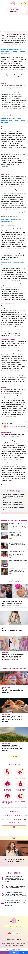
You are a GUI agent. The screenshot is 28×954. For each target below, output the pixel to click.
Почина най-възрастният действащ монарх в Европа (17, 543)
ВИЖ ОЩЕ (14, 756)
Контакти (8, 943)
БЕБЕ (14, 937)
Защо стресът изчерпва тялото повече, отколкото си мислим (13, 629)
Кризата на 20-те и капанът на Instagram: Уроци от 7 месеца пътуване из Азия (17, 570)
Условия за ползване (21, 943)
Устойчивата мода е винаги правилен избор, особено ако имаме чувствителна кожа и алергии (12, 718)
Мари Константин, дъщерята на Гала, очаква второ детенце (15, 886)
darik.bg (10, 557)
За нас (3, 943)
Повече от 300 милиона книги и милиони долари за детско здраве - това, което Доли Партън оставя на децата (13, 656)
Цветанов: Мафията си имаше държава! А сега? (18, 561)
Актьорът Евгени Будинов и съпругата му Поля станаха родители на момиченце (12, 603)
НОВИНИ (19, 939)
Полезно (4, 627)
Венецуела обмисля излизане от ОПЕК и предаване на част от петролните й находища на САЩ (17, 535)
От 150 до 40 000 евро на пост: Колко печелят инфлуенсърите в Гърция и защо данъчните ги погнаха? (17, 526)
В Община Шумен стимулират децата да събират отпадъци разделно (12, 690)
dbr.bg (10, 529)
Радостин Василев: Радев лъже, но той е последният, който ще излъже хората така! (17, 553)
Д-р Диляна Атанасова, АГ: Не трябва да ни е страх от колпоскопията (14, 861)
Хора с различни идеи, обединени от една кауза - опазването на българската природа (12, 747)
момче (21, 826)
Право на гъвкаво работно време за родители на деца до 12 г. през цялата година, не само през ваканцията (15, 903)
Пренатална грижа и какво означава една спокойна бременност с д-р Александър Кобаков (14, 879)
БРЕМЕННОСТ (6, 937)
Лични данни (8, 945)
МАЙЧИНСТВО (21, 937)
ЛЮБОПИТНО (10, 939)
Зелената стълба (6, 687)
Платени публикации (18, 945)
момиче (8, 826)
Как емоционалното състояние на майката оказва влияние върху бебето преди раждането (13, 502)
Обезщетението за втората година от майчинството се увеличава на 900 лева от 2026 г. (15, 894)
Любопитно (5, 652)
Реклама (13, 943)
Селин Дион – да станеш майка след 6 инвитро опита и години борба (13, 496)
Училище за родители (24, 3)
